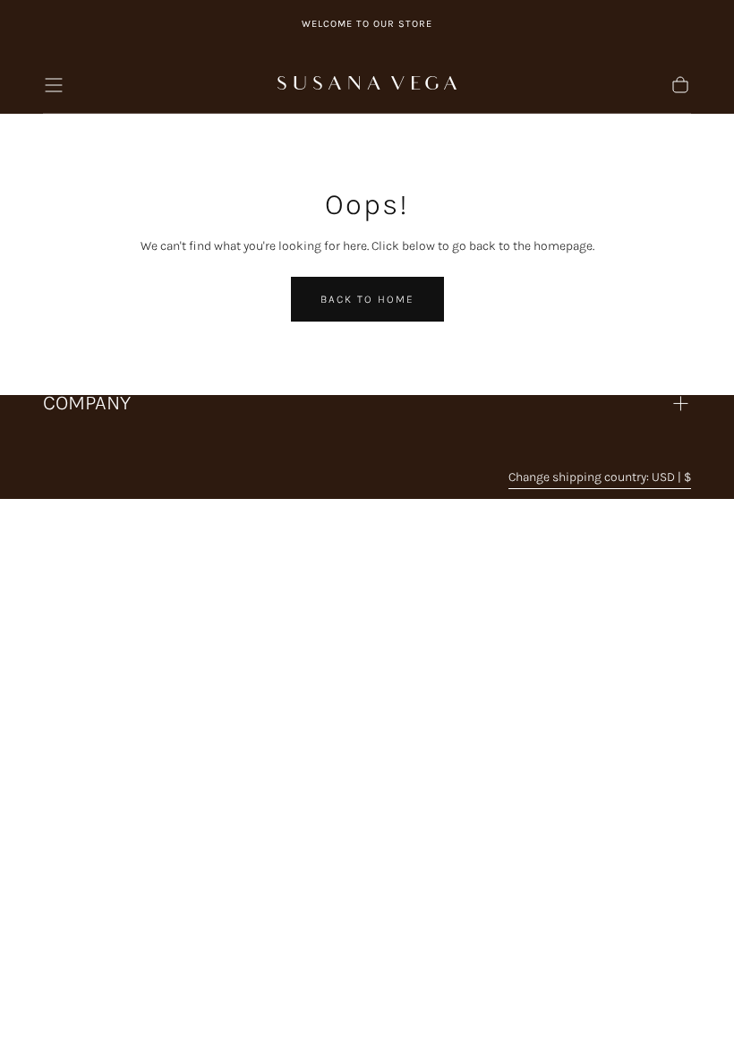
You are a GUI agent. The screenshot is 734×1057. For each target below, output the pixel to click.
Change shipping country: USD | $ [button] (599, 477)
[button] (53, 85)
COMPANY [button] (87, 403)
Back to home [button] (367, 299)
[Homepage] (367, 85)
